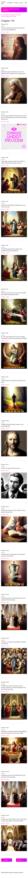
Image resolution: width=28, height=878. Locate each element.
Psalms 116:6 (4, 245)
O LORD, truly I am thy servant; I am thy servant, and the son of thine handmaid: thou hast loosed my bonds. (13, 687)
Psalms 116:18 (5, 771)
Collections (10, 3)
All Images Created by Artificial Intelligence (11, 9)
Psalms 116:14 (5, 594)
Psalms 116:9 (4, 377)
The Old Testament (6, 16)
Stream (16, 3)
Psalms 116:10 (5, 421)
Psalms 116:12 (5, 506)
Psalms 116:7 (4, 289)
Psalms (14, 16)
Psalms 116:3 (4, 112)
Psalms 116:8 (4, 333)
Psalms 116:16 (5, 682)
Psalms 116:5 (4, 201)
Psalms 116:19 (5, 815)
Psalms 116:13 (5, 550)
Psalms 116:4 (4, 157)
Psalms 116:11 (5, 464)
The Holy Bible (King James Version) (10, 15)
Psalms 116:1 (4, 24)
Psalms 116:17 (5, 727)
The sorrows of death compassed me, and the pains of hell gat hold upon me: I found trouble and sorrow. (14, 117)
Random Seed (3, 2)
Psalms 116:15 (5, 638)
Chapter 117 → (21, 860)
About (21, 3)
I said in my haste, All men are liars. (10, 468)
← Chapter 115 (7, 860)
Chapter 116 (7, 20)
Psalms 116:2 (4, 68)
